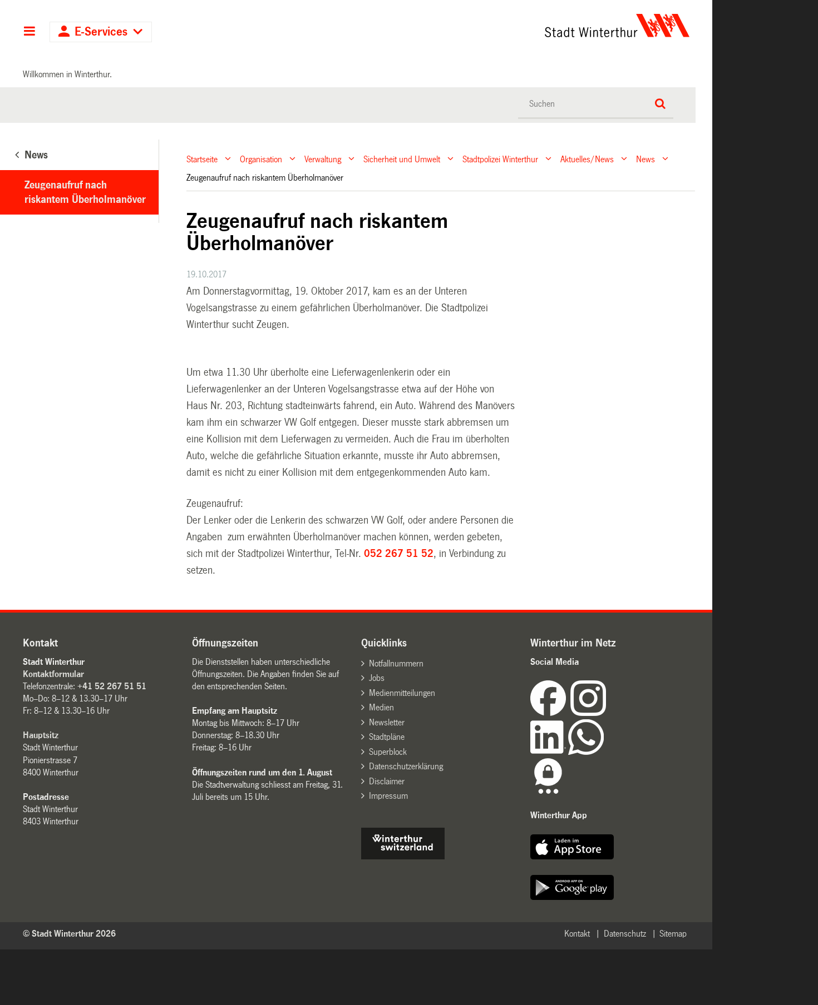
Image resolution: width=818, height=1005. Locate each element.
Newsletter (387, 722)
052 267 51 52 (398, 553)
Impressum (388, 795)
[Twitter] (607, 713)
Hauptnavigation (29, 32)
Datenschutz (625, 933)
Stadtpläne (387, 737)
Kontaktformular (53, 674)
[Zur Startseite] (513, 25)
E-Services (101, 32)
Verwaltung (322, 158)
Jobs (377, 678)
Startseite (202, 158)
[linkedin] (549, 752)
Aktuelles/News (587, 158)
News (645, 158)
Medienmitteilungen (402, 693)
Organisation (261, 158)
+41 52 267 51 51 (111, 686)
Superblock (388, 752)
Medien (381, 707)
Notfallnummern (396, 663)
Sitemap (673, 933)
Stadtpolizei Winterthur (500, 158)
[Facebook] (550, 713)
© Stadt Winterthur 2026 (69, 933)
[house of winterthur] (403, 856)
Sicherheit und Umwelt (401, 158)
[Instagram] (588, 713)
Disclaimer (387, 781)
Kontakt (577, 933)
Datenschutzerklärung (406, 766)
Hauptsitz (40, 735)
